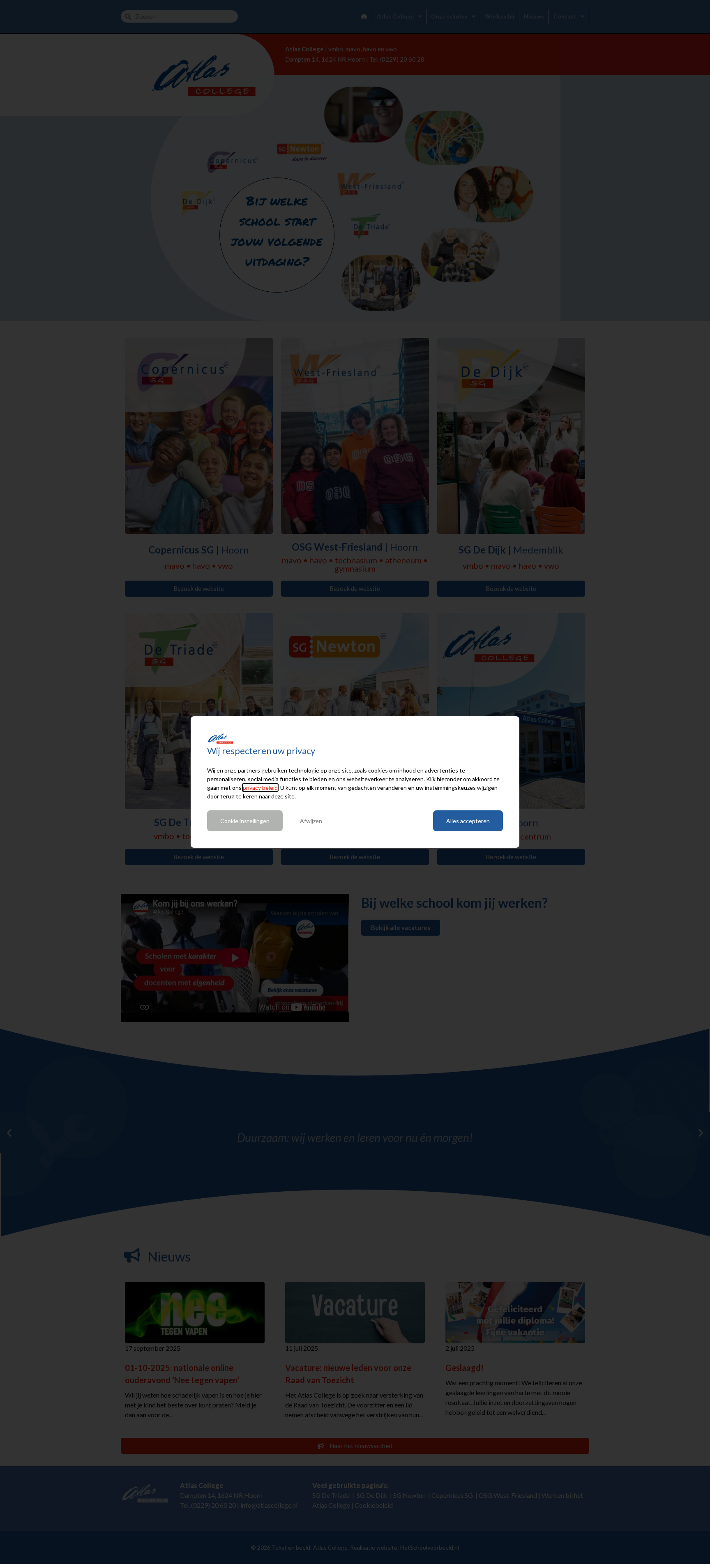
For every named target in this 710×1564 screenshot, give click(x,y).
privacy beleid (260, 787)
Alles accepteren (468, 820)
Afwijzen (311, 820)
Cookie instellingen (245, 820)
